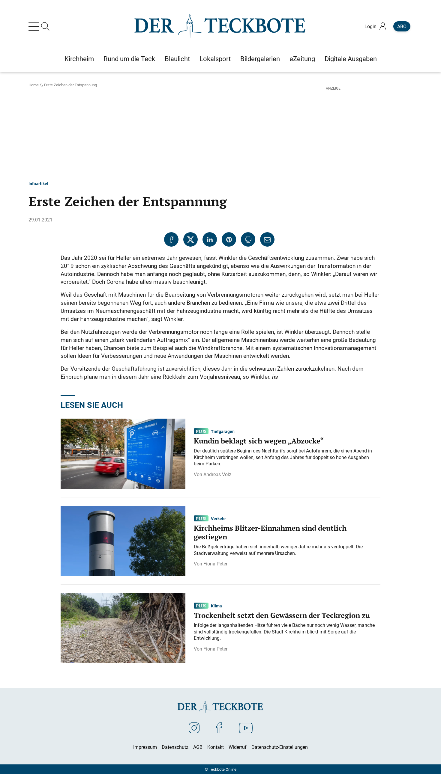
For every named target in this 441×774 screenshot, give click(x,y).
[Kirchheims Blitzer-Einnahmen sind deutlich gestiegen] (123, 540)
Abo (401, 26)
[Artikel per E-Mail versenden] (267, 239)
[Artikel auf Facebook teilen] (171, 239)
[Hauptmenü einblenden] (34, 26)
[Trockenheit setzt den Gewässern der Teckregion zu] (123, 627)
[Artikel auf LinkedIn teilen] (209, 239)
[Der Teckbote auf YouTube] (246, 727)
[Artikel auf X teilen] (190, 239)
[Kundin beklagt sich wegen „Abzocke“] (123, 453)
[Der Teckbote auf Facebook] (219, 727)
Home (33, 84)
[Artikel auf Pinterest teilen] (229, 239)
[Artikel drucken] (248, 239)
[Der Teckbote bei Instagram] (194, 727)
